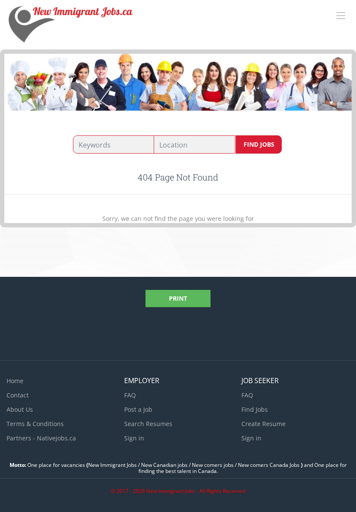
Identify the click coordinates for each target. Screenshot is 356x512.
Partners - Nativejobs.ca (41, 438)
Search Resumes (148, 424)
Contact (18, 395)
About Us (20, 409)
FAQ (130, 395)
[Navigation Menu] (340, 15)
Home (15, 381)
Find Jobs (259, 144)
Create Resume (263, 424)
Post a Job (138, 409)
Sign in (134, 438)
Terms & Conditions (35, 424)
